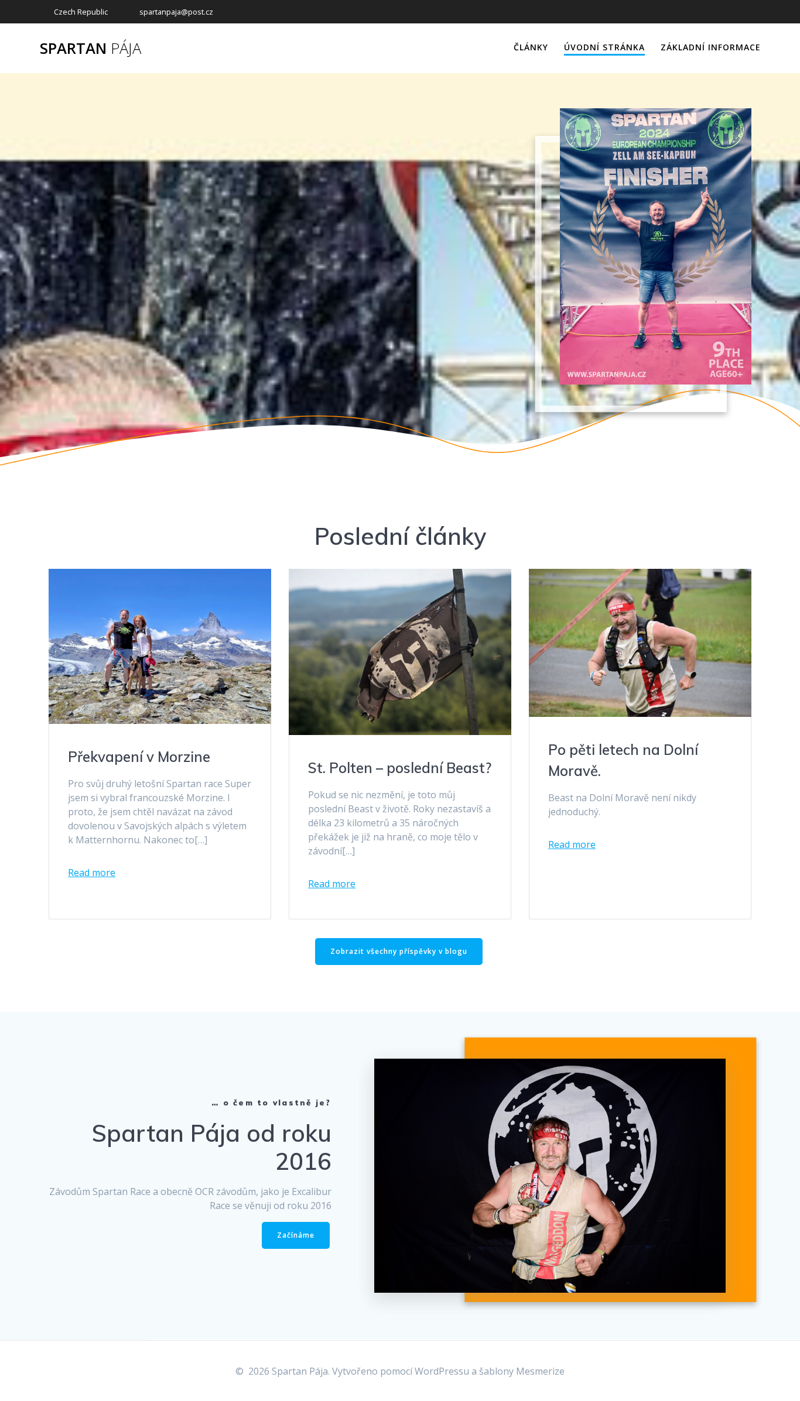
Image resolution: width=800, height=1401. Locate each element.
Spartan (90, 48)
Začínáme (295, 1235)
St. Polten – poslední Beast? (399, 768)
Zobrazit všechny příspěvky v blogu (398, 951)
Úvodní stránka (604, 47)
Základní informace (711, 47)
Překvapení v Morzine (139, 756)
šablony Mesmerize (522, 1371)
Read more (91, 872)
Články (531, 47)
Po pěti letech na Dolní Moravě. (623, 760)
